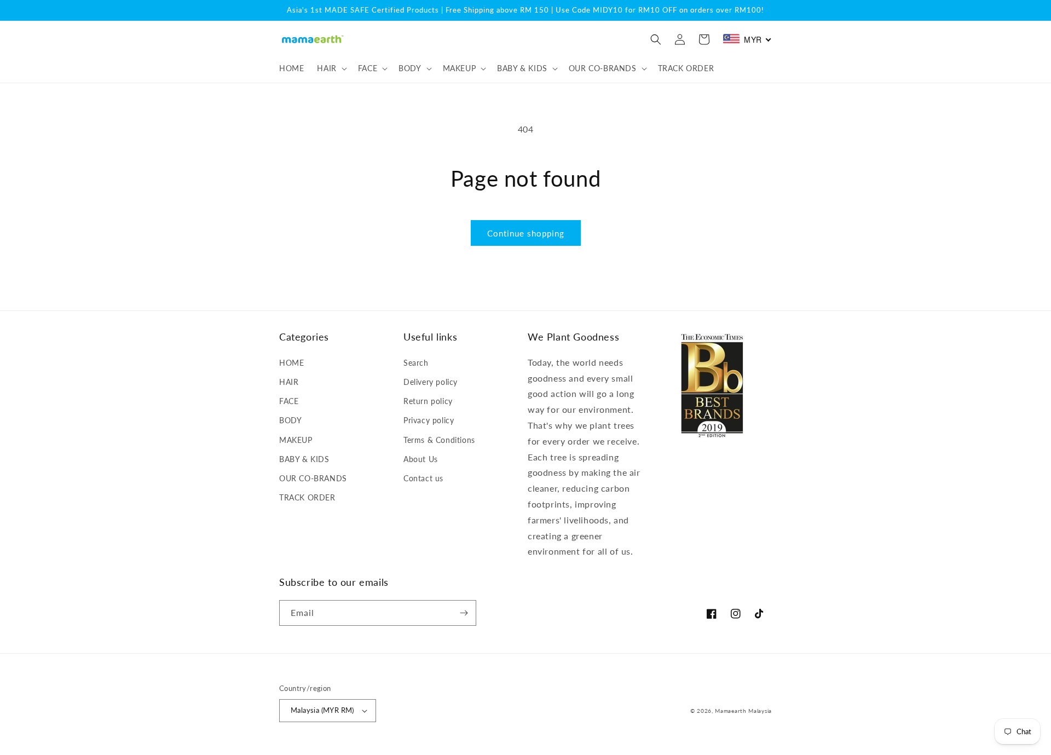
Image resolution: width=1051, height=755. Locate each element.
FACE (288, 401)
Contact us (423, 478)
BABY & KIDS (304, 459)
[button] (330, 68)
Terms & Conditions (439, 440)
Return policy (428, 401)
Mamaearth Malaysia (743, 710)
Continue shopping (525, 233)
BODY (290, 420)
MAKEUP (296, 440)
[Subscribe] (464, 613)
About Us (420, 459)
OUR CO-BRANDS (313, 478)
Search (416, 362)
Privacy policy (428, 420)
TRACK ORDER (307, 497)
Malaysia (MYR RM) (322, 710)
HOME (291, 362)
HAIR (288, 382)
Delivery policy (430, 382)
